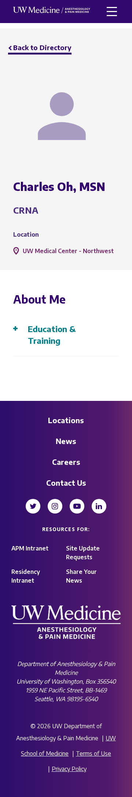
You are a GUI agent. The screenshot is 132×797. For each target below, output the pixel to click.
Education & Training (52, 335)
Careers (66, 461)
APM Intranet (29, 548)
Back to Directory (42, 47)
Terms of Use (93, 753)
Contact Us (66, 482)
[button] (111, 11)
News (66, 441)
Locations (66, 420)
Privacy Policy (69, 768)
